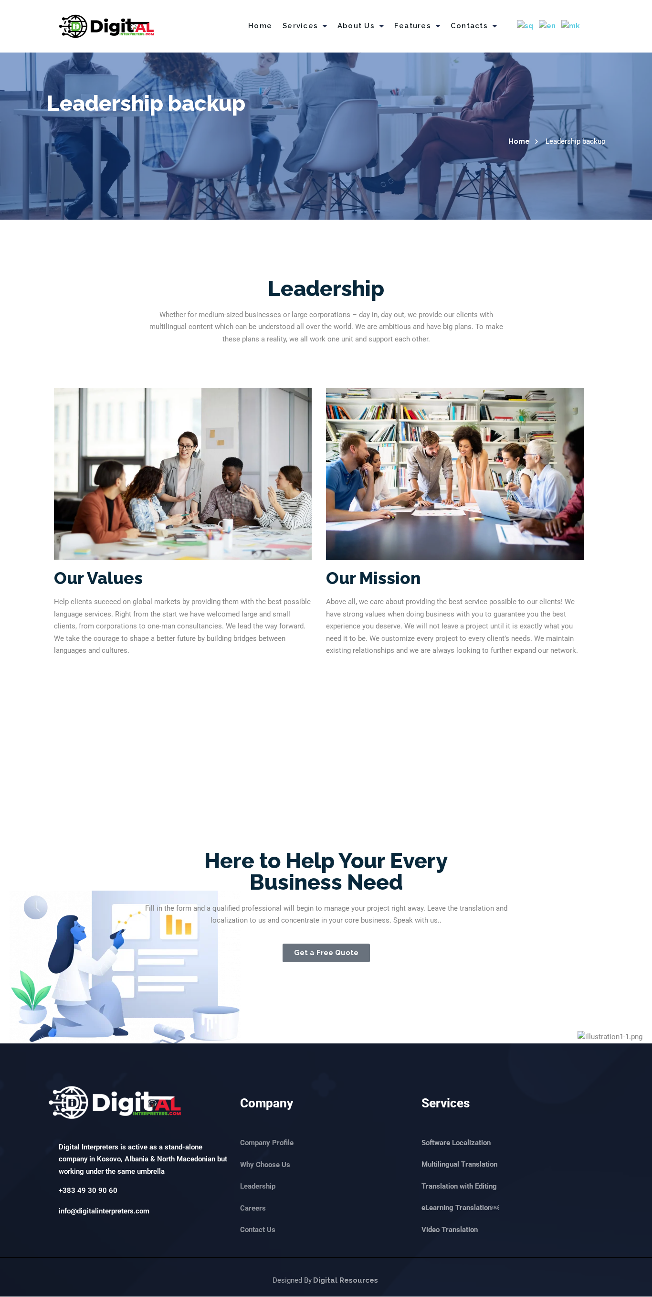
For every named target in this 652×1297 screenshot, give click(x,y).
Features (412, 25)
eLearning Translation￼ (460, 1207)
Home (260, 25)
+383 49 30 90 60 (88, 1190)
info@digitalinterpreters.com (104, 1211)
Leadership (257, 1186)
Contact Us (257, 1229)
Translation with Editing (459, 1186)
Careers (253, 1207)
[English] (547, 26)
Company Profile (267, 1142)
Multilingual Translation (459, 1164)
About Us (356, 25)
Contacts (469, 25)
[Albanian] (525, 26)
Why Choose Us (265, 1164)
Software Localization (456, 1142)
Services (300, 25)
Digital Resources (345, 1280)
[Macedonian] (571, 26)
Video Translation (449, 1229)
